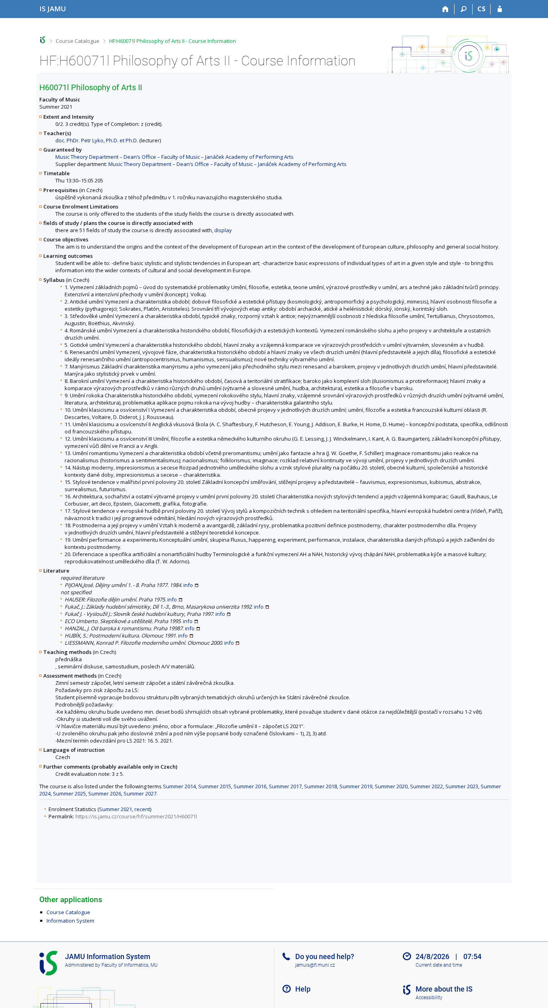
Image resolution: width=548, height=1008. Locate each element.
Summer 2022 (426, 786)
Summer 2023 (461, 786)
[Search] (464, 9)
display (223, 230)
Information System (70, 920)
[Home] (445, 9)
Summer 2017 (285, 786)
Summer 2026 (104, 793)
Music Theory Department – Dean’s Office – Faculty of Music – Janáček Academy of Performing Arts (174, 156)
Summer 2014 (179, 786)
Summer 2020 (391, 786)
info (188, 585)
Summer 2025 (69, 793)
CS (481, 8)
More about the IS (444, 989)
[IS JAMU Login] (500, 9)
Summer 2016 (249, 786)
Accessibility (429, 997)
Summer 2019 (355, 786)
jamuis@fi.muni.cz (315, 965)
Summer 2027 (140, 793)
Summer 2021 (115, 809)
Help (303, 989)
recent (142, 809)
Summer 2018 (320, 786)
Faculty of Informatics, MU (129, 965)
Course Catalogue (77, 41)
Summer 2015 (214, 786)
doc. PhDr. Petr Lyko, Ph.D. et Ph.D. (96, 140)
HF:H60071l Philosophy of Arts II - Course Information (172, 41)
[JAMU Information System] (42, 39)
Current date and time (439, 965)
